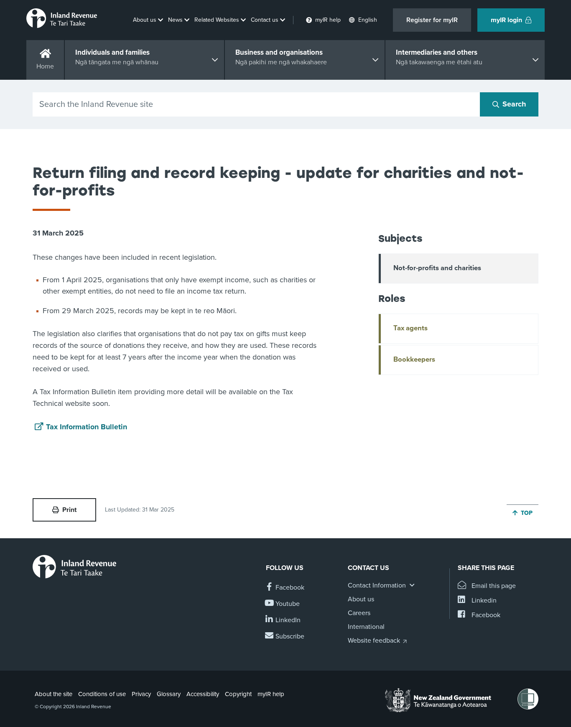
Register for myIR (432, 20)
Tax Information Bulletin (86, 426)
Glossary (169, 694)
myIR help (270, 694)
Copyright (238, 694)
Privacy (141, 694)
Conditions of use (102, 694)
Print (69, 510)
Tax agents (410, 328)
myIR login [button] (506, 20)
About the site (53, 694)
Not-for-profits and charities (437, 268)
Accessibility (202, 694)
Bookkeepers (414, 359)
